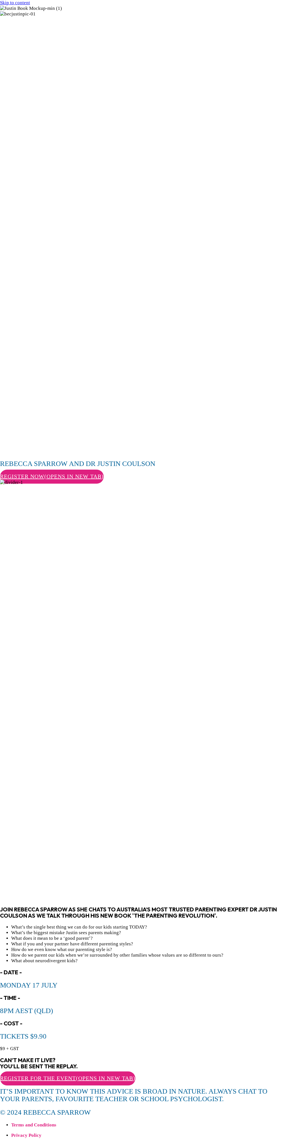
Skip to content (15, 2)
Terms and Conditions (33, 1125)
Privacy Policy (26, 1135)
